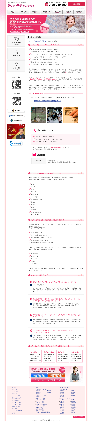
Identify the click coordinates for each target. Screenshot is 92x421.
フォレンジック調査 (41, 395)
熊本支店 (73, 412)
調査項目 (44, 41)
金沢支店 (62, 393)
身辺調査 (38, 392)
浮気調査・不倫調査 (41, 389)
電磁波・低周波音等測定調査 (43, 412)
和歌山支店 (73, 407)
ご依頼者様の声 (16, 400)
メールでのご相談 (16, 404)
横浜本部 (62, 396)
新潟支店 (73, 392)
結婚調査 (49, 392)
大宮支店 (62, 399)
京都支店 (62, 407)
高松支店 (62, 409)
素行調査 (49, 390)
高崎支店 (73, 401)
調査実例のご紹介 (16, 398)
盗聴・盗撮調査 (40, 403)
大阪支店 (62, 406)
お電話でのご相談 (16, 402)
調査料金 (14, 393)
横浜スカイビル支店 (65, 398)
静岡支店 (62, 404)
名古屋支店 (73, 403)
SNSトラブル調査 (40, 399)
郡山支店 (62, 392)
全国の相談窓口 (64, 387)
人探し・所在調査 (40, 398)
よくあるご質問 (16, 396)
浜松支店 (73, 404)
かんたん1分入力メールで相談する (76, 4)
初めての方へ (15, 391)
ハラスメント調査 (40, 406)
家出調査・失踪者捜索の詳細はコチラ (47, 101)
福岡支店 (62, 412)
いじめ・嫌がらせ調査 (41, 404)
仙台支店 (73, 390)
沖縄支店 (62, 413)
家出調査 (38, 390)
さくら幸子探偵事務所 (35, 41)
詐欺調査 (38, 396)
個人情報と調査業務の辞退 (58, 7)
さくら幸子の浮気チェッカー (19, 410)
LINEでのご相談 (16, 406)
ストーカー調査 (40, 401)
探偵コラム (15, 413)
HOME (14, 387)
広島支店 (73, 410)
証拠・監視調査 (40, 409)
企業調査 (38, 393)
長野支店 (62, 403)
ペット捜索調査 (40, 410)
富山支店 (73, 393)
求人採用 (14, 408)
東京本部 (62, 395)
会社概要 (14, 389)
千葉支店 (73, 399)
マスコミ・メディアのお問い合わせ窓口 (76, 7)
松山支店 (73, 409)
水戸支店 (62, 401)
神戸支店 (73, 406)
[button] (16, 143)
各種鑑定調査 (39, 407)
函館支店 (62, 390)
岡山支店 (62, 410)
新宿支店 (73, 395)
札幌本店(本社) (63, 389)
